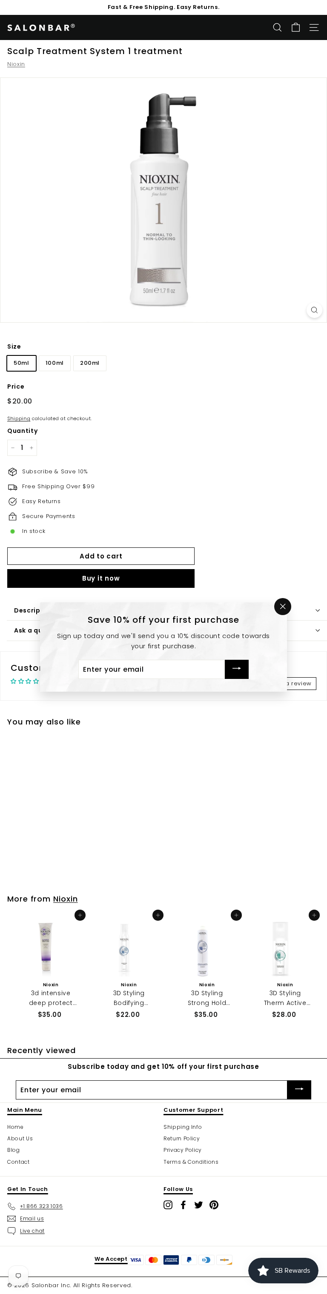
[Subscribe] (237, 669)
